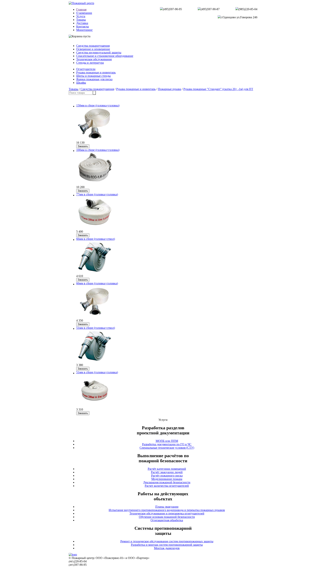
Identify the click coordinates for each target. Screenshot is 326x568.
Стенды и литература (90, 62)
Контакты (82, 26)
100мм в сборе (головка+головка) (97, 150)
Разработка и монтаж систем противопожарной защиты (167, 544)
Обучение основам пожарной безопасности (167, 516)
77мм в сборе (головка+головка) (97, 194)
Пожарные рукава (169, 89)
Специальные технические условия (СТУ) (167, 447)
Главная (81, 9)
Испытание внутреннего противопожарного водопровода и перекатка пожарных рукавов (167, 510)
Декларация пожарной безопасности (166, 482)
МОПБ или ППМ (167, 440)
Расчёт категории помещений (167, 468)
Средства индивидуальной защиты (98, 52)
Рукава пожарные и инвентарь (96, 72)
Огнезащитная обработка (167, 520)
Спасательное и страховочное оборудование (104, 55)
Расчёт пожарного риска (167, 475)
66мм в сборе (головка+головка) (97, 283)
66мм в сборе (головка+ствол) (95, 238)
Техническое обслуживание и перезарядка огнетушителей (166, 513)
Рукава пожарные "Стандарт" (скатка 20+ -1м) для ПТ (218, 89)
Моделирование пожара (166, 479)
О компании (84, 13)
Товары (81, 19)
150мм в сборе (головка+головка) (97, 105)
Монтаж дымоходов (167, 548)
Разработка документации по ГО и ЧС (166, 444)
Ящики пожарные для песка (94, 79)
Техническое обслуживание (94, 59)
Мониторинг (84, 29)
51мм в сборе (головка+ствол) (95, 327)
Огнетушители (85, 69)
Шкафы (81, 82)
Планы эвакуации (166, 506)
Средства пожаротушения (93, 45)
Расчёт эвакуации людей (167, 472)
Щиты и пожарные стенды (93, 75)
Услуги (80, 16)
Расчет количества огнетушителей (167, 485)
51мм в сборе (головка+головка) (97, 372)
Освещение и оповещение (93, 49)
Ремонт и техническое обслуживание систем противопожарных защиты (166, 541)
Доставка (82, 23)
